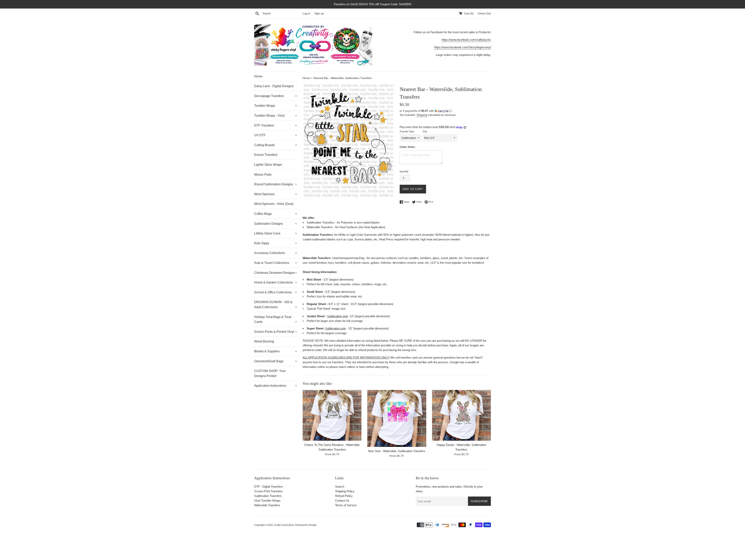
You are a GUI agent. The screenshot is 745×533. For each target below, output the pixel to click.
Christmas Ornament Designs (275, 272)
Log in (306, 13)
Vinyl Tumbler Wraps (267, 500)
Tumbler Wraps (275, 105)
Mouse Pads (262, 174)
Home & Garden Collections (275, 282)
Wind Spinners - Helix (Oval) (273, 203)
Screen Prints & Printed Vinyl (275, 331)
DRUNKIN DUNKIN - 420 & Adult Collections (275, 304)
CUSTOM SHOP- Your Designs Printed (270, 373)
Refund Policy (344, 495)
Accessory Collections (275, 253)
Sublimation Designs (275, 223)
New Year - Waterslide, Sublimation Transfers (396, 450)
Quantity (404, 171)
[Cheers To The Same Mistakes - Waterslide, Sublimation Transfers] (332, 415)
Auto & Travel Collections (275, 262)
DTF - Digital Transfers (268, 486)
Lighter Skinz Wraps (268, 164)
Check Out (484, 13)
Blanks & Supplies (275, 351)
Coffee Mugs (275, 213)
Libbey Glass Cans (275, 233)
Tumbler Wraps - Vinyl (275, 115)
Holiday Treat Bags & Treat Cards (275, 319)
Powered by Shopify (305, 525)
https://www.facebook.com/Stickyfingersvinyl (462, 47)
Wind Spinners (275, 194)
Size (425, 131)
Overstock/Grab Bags (275, 361)
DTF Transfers (275, 125)
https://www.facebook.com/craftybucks (466, 39)
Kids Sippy (275, 243)
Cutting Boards (275, 145)
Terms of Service (346, 505)
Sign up (319, 13)
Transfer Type (407, 131)
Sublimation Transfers (268, 495)
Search (339, 486)
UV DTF (275, 135)
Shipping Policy (344, 491)
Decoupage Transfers (275, 96)
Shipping (422, 114)
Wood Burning (264, 341)
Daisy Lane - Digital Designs (274, 86)
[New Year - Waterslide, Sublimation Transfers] (396, 418)
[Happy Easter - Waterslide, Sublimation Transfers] (461, 415)
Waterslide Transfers (267, 505)
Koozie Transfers (265, 154)
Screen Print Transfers (268, 491)
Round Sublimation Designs (275, 184)
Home (258, 76)
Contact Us (342, 500)
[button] (445, 111)
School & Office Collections (275, 292)
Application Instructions (275, 385)
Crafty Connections (284, 525)
